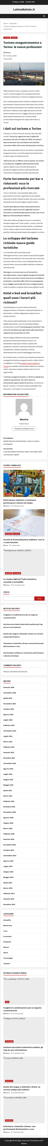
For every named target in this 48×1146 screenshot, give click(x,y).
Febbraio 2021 (8, 801)
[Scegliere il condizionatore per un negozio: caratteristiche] (24, 991)
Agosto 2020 (8, 817)
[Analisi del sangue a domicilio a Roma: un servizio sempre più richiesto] (24, 1070)
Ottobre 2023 (8, 709)
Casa (5, 931)
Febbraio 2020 (8, 834)
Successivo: (22, 452)
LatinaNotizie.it (24, 9)
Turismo (14, 37)
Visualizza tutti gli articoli (24, 428)
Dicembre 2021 (9, 758)
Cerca (6, 592)
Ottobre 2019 (8, 850)
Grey (6, 545)
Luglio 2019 (7, 866)
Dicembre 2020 (9, 807)
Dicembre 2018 (9, 904)
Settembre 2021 (9, 763)
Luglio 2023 (7, 720)
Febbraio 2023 (8, 725)
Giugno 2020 (8, 823)
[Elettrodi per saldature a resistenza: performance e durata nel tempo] (24, 483)
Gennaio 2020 (8, 839)
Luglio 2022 (7, 736)
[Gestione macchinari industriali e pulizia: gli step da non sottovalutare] (24, 1030)
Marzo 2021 (7, 796)
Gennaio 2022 (8, 752)
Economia (16, 534)
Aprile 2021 (7, 790)
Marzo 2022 (7, 741)
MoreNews (34, 1140)
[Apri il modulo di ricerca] (44, 16)
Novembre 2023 (9, 704)
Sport (5, 952)
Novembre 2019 (9, 845)
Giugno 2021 (8, 779)
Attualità (7, 37)
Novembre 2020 (9, 812)
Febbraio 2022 (8, 747)
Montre (8, 52)
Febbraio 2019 (8, 893)
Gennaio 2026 (8, 687)
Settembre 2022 (9, 731)
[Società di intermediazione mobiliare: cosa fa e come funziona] (24, 523)
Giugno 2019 (8, 872)
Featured (7, 942)
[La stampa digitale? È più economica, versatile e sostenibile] (24, 562)
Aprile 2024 (7, 698)
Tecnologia (16, 573)
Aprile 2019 (7, 883)
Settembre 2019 (9, 855)
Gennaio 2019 (8, 899)
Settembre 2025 (9, 693)
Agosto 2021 (8, 769)
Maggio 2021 (8, 785)
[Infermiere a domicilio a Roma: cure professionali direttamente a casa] (24, 1109)
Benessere (7, 925)
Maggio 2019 (8, 877)
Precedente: (21, 441)
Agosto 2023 (8, 714)
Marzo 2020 (7, 828)
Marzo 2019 (7, 888)
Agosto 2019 (8, 861)
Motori (6, 947)
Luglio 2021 (7, 774)
